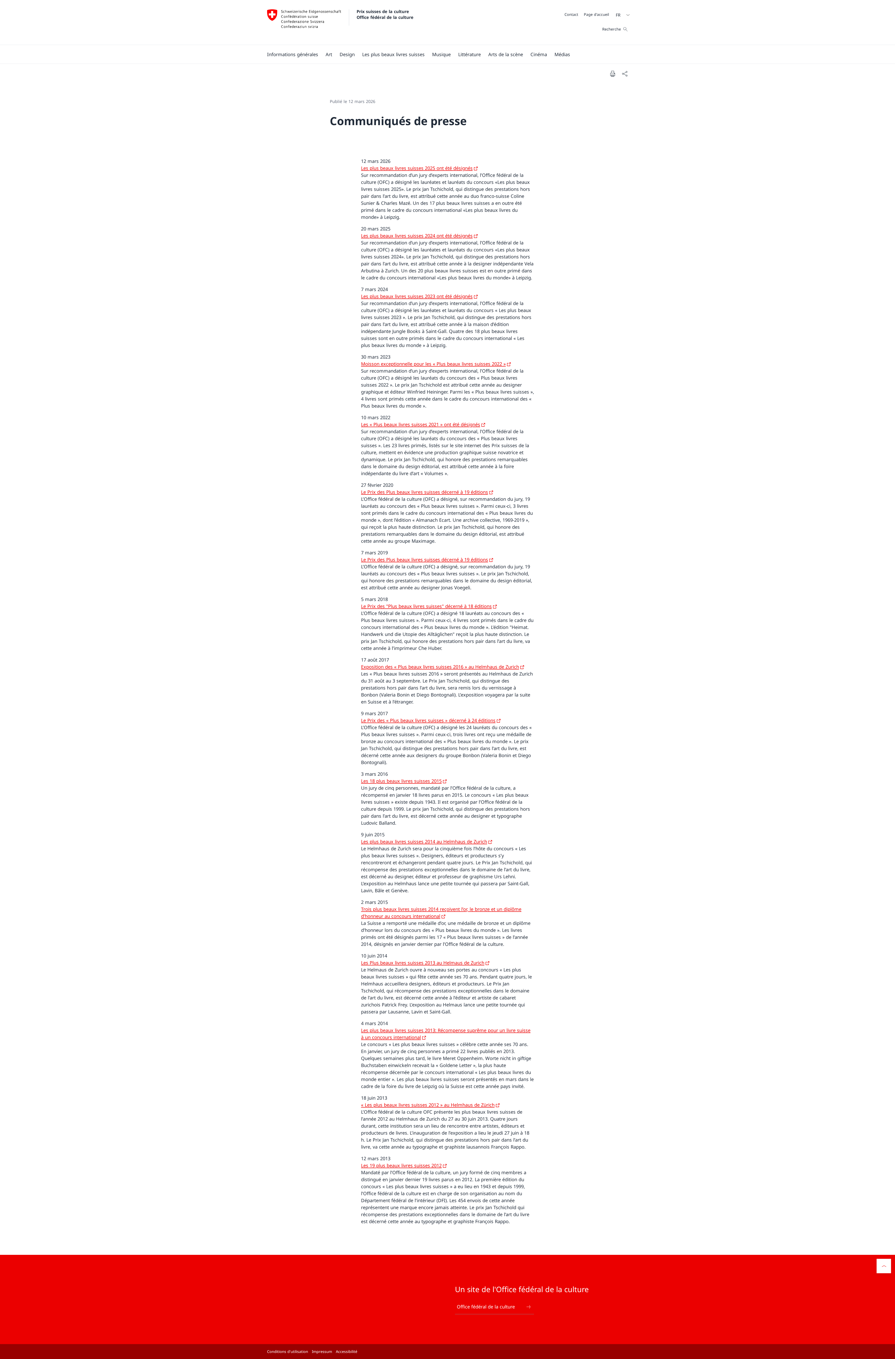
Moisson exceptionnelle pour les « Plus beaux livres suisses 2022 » (433, 364)
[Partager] (625, 74)
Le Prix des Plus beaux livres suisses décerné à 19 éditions (424, 492)
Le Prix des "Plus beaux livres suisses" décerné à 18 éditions (426, 606)
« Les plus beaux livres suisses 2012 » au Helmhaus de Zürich (428, 1105)
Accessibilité (346, 1351)
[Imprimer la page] (612, 74)
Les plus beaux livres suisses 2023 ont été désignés (417, 296)
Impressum (322, 1351)
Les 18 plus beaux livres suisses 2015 (401, 781)
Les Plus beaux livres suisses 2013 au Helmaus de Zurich (422, 963)
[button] (292, 54)
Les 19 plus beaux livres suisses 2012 (401, 1165)
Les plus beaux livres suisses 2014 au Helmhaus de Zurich (424, 841)
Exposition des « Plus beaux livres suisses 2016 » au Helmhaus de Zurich (440, 667)
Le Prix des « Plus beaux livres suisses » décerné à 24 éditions (428, 720)
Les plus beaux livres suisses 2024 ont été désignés (417, 236)
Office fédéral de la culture (486, 1307)
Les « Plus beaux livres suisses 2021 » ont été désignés (420, 424)
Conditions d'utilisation (287, 1351)
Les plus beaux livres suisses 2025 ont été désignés (417, 168)
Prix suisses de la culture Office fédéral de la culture (385, 14)
